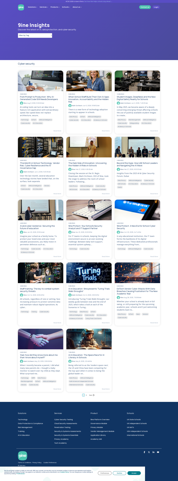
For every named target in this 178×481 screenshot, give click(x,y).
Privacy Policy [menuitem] (36, 462)
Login (156, 7)
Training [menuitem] (21, 431)
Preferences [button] (21, 473)
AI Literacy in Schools (100, 120)
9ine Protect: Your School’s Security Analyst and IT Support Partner (85, 227)
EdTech (34, 120)
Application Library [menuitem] (98, 435)
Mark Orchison (76, 106)
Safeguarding (134, 123)
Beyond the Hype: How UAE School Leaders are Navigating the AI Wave (137, 164)
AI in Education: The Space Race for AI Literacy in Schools (86, 356)
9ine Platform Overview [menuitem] (100, 419)
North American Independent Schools (81, 381)
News (138, 314)
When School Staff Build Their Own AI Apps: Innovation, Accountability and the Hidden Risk (88, 99)
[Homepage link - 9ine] (22, 459)
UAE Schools (73, 189)
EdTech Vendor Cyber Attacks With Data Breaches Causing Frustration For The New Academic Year (137, 291)
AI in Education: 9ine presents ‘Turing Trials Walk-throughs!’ (89, 290)
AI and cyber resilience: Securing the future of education (37, 227)
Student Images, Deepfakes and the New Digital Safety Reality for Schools (136, 98)
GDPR (33, 378)
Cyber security (25, 123)
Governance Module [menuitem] (99, 423)
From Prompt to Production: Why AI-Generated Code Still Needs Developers (39, 98)
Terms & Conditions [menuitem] (24, 462)
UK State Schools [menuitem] (134, 419)
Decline (119, 473)
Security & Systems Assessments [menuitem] (67, 431)
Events (120, 187)
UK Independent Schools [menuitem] (137, 423)
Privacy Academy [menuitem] (61, 439)
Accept (134, 473)
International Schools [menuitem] (135, 435)
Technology (25, 120)
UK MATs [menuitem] (130, 427)
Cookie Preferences (50, 462)
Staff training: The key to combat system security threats (39, 290)
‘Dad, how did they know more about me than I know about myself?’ (39, 356)
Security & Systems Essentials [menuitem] (66, 435)
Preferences (105, 473)
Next (91, 395)
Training (34, 312)
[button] (144, 452)
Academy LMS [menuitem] (96, 439)
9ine (25, 103)
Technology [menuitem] (23, 419)
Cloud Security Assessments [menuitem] (65, 423)
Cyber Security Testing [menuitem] (63, 419)
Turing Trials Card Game (93, 318)
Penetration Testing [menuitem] (62, 427)
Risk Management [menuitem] (25, 427)
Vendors (46, 186)
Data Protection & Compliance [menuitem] (30, 423)
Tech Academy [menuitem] (60, 443)
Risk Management (134, 120)
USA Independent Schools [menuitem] (137, 431)
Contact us (145, 7)
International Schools (76, 385)
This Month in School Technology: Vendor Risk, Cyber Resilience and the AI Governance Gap (40, 165)
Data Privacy (73, 117)
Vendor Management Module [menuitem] (102, 431)
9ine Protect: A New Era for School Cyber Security (136, 227)
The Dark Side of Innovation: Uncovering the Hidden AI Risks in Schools (87, 164)
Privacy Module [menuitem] (97, 427)
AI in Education (37, 123)
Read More (57, 131)
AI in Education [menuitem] (24, 435)
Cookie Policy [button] (64, 472)
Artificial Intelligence (45, 120)
